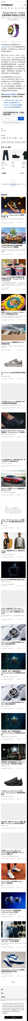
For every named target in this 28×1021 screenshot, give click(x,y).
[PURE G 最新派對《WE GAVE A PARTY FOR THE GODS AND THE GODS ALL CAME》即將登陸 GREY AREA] (13, 598)
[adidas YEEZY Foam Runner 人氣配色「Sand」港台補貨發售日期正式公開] (13, 510)
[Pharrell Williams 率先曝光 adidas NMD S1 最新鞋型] (13, 871)
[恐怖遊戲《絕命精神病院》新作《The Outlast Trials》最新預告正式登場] (13, 752)
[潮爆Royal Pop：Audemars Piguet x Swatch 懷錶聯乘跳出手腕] (13, 302)
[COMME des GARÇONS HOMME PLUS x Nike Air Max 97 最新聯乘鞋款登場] (13, 781)
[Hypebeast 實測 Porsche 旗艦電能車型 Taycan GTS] (13, 478)
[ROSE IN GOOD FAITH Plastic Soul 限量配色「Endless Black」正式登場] (13, 420)
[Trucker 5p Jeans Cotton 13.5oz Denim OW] (5, 155)
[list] (13, 31)
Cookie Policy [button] (14, 1009)
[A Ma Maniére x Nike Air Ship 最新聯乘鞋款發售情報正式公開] (13, 960)
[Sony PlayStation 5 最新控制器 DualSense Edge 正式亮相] (13, 900)
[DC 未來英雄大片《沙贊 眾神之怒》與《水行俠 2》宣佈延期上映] (13, 449)
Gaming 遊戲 (3, 679)
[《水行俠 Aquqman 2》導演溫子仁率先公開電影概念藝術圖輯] (13, 391)
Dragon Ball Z (6, 47)
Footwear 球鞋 (4, 379)
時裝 (2, 8)
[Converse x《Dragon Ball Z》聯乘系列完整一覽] (13, 205)
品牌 (26, 8)
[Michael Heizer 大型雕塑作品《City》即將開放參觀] (13, 332)
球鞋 (5, 8)
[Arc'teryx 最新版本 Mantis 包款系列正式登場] (13, 540)
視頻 (22, 8)
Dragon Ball (18, 142)
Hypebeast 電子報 (9, 94)
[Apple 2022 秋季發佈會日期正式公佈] (13, 569)
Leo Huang (3, 130)
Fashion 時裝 (3, 41)
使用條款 (13, 122)
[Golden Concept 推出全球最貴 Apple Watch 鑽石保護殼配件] (13, 632)
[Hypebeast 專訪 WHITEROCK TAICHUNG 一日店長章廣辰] (13, 929)
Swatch (17, 49)
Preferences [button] (5, 1013)
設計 (12, 8)
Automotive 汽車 (4, 495)
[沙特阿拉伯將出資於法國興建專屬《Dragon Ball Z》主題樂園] (13, 235)
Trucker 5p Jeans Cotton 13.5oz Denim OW (5, 165)
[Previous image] (3, 30)
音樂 (16, 8)
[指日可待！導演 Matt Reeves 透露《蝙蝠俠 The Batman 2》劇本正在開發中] (13, 811)
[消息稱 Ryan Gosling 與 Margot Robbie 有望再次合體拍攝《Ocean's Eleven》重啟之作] (13, 840)
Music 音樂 (3, 619)
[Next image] (24, 30)
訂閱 (21, 118)
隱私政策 (17, 122)
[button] (25, 41)
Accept (13, 1017)
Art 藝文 (2, 350)
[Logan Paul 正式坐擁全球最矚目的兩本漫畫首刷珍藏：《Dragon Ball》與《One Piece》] (13, 267)
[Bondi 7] (16, 155)
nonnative (3, 162)
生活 (19, 8)
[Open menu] (25, 5)
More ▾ (13, 982)
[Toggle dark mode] (22, 5)
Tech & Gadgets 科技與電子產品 (7, 584)
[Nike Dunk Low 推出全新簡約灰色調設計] (13, 362)
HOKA (12, 162)
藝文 (9, 8)
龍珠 (24, 142)
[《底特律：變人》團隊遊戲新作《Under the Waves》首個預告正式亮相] (13, 661)
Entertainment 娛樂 (5, 254)
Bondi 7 (13, 164)
